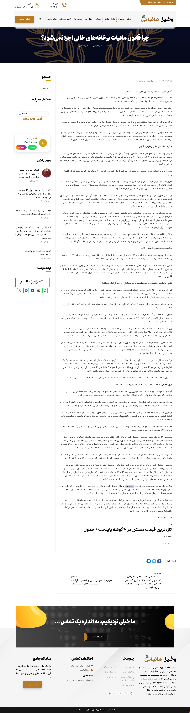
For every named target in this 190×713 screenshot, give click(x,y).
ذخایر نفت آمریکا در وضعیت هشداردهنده (38, 253)
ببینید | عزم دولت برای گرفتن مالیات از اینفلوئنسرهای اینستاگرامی (91, 582)
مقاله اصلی (167, 543)
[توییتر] (154, 561)
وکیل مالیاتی (144, 81)
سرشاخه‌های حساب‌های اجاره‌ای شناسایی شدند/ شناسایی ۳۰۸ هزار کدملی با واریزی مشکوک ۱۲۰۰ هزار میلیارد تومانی (142, 582)
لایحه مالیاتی (126, 685)
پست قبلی (157, 573)
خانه (109, 45)
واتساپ (32, 147)
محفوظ (83, 709)
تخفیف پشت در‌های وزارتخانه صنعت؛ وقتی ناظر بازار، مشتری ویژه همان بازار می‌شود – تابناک (33, 194)
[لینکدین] (148, 561)
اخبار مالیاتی (98, 45)
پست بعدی (75, 576)
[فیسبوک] (159, 561)
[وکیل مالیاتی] (157, 19)
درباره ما (110, 677)
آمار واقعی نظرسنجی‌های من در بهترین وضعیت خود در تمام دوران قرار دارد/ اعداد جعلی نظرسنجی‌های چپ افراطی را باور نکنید (32, 233)
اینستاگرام (21, 147)
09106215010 (85, 670)
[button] (32, 282)
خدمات (129, 667)
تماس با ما (127, 672)
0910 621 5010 (30, 142)
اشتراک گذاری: (170, 561)
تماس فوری (24, 19)
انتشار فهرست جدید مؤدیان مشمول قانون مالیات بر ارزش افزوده (29, 173)
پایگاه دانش (108, 672)
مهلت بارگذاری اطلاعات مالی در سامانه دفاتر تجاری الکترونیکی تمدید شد (33, 212)
